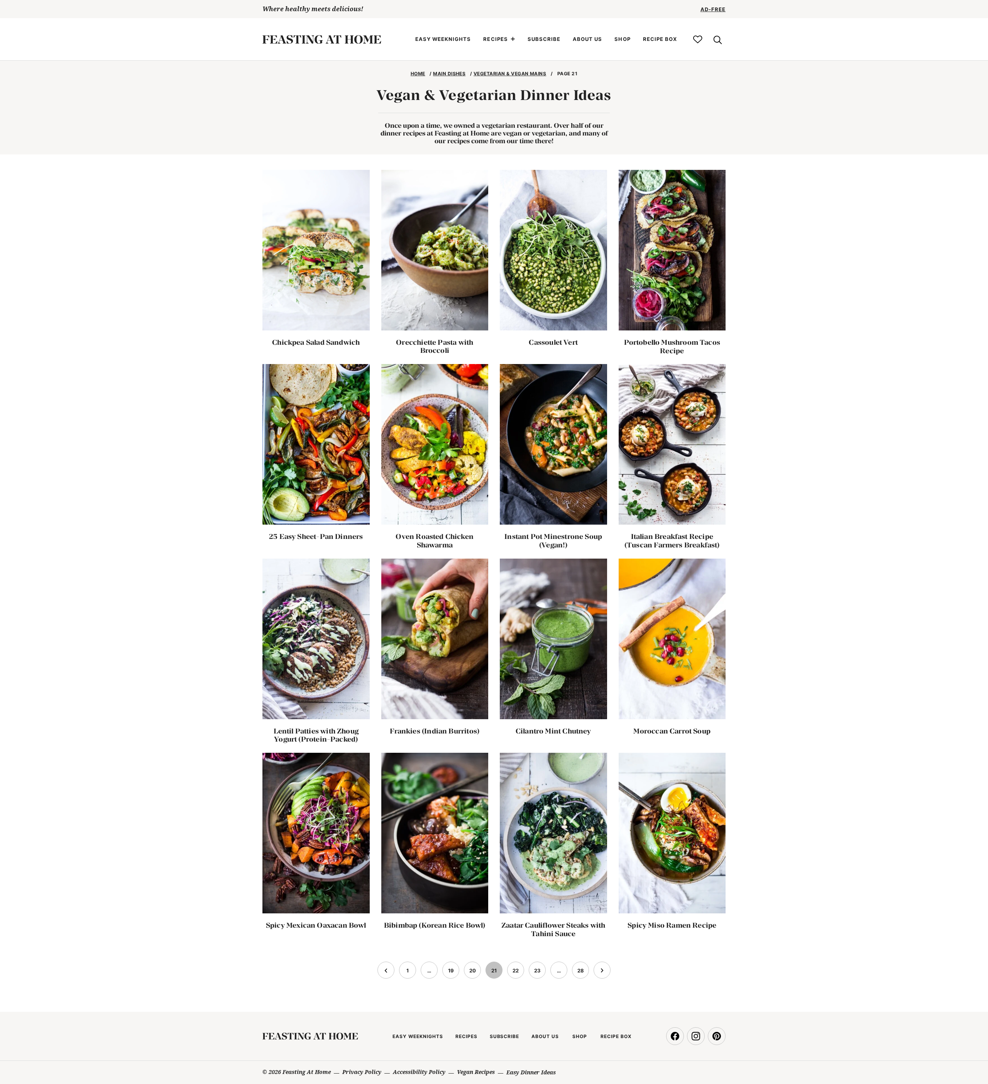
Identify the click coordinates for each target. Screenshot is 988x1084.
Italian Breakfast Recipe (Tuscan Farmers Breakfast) (672, 540)
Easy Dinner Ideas (531, 1072)
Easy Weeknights (443, 39)
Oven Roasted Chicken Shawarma (435, 540)
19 (453, 973)
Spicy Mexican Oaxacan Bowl (316, 925)
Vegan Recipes (476, 1072)
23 (540, 973)
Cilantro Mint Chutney (553, 731)
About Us (587, 39)
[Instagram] (696, 1036)
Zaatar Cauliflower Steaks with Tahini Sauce (553, 929)
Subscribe (544, 39)
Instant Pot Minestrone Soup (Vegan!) (553, 540)
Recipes (495, 39)
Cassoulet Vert (553, 342)
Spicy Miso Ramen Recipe (672, 925)
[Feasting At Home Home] (321, 39)
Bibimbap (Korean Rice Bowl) (435, 925)
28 (583, 973)
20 (475, 973)
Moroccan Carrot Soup (672, 731)
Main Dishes (449, 73)
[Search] (717, 39)
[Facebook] (675, 1036)
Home (418, 73)
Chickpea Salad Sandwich (316, 342)
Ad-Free (713, 9)
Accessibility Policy (419, 1072)
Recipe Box (660, 39)
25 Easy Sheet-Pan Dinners (316, 536)
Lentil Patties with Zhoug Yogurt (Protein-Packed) (316, 735)
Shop (622, 39)
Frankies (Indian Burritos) (434, 731)
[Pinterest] (717, 1036)
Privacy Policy (361, 1072)
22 (518, 973)
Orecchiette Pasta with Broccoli (434, 346)
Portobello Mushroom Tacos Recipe (672, 346)
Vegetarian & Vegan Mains (510, 73)
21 (496, 973)
